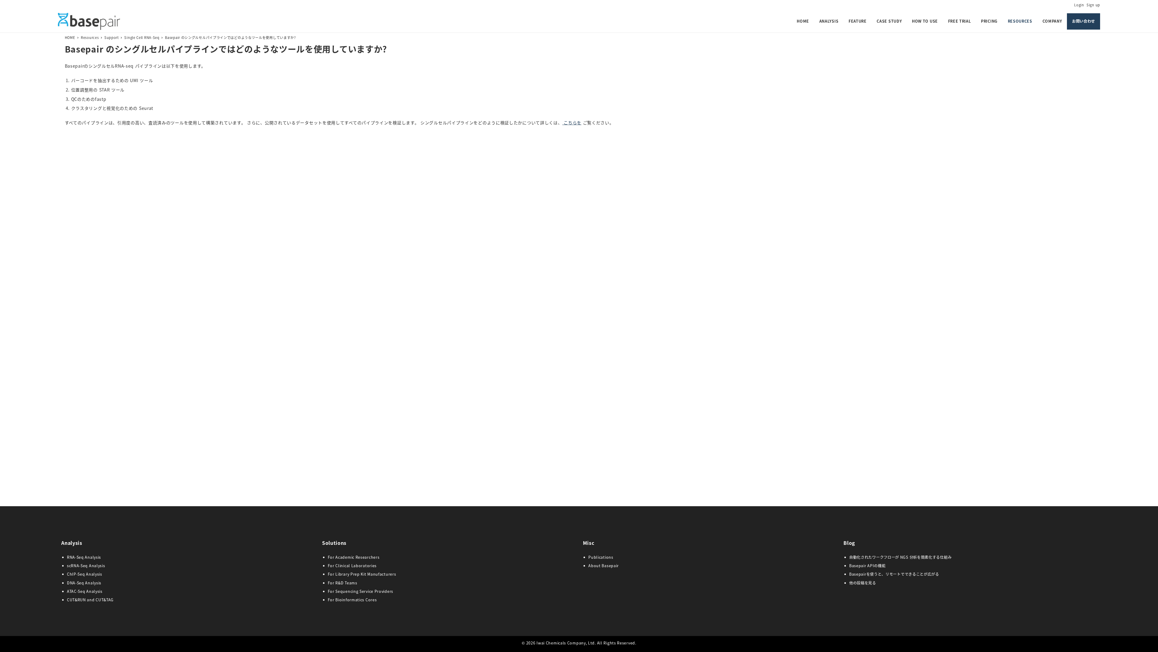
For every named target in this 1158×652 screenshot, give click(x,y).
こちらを (571, 123)
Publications (600, 557)
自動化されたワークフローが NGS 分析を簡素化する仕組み (900, 557)
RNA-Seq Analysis (84, 557)
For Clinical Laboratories (352, 565)
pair (615, 565)
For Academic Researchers (354, 557)
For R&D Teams (342, 583)
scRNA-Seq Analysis (86, 565)
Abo (592, 565)
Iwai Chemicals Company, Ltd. (566, 643)
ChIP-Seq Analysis (84, 574)
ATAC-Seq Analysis (85, 591)
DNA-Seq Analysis (84, 583)
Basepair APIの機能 (867, 565)
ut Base (603, 565)
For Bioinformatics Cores (352, 599)
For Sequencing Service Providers (360, 591)
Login (1079, 4)
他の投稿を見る (862, 583)
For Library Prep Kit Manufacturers (362, 574)
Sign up (1093, 4)
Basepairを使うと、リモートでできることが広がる (894, 574)
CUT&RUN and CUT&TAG (90, 599)
